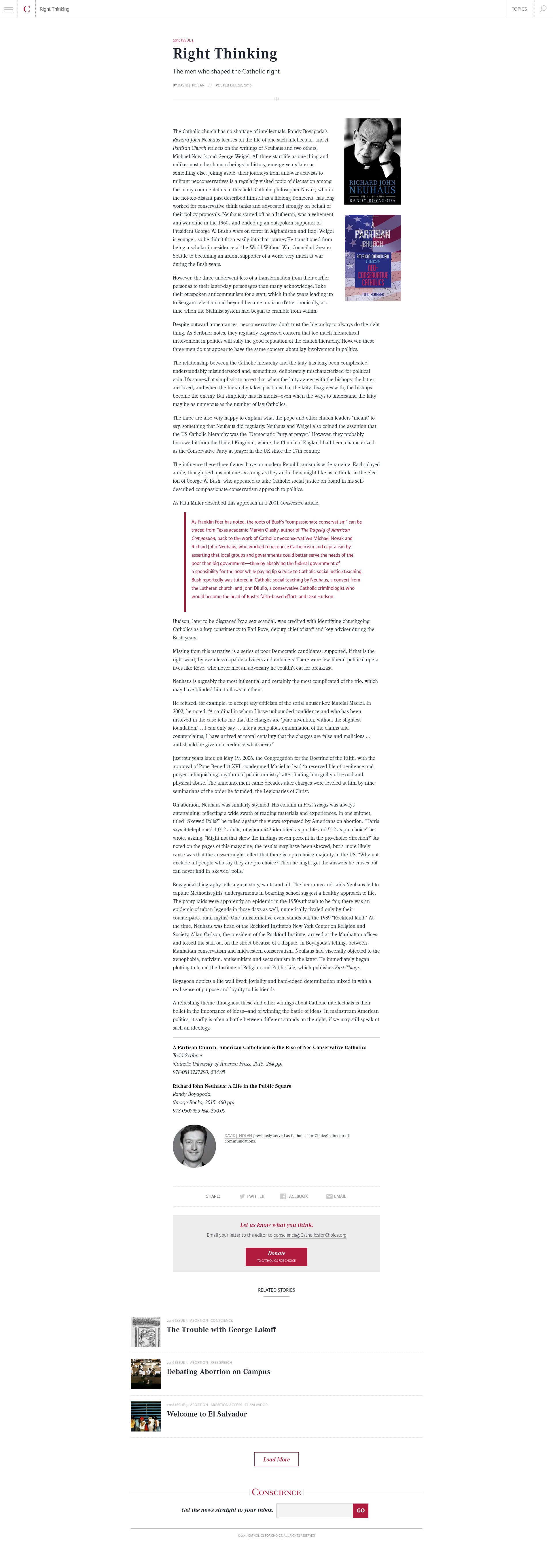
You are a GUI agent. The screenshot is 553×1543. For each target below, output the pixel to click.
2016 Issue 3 (183, 40)
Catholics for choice (265, 1535)
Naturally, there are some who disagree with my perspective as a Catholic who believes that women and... (272, 1386)
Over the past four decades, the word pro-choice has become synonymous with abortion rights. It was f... (272, 1343)
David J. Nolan (191, 85)
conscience (222, 1320)
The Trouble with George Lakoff (221, 1329)
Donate (276, 1256)
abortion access (226, 1405)
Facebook (297, 1196)
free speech (221, 1362)
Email (340, 1196)
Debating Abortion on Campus (218, 1371)
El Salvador (256, 1405)
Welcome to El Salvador (207, 1414)
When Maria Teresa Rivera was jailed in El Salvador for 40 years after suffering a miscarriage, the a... (267, 1428)
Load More (276, 1459)
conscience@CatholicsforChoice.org (310, 1235)
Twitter (255, 1196)
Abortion (199, 1320)
